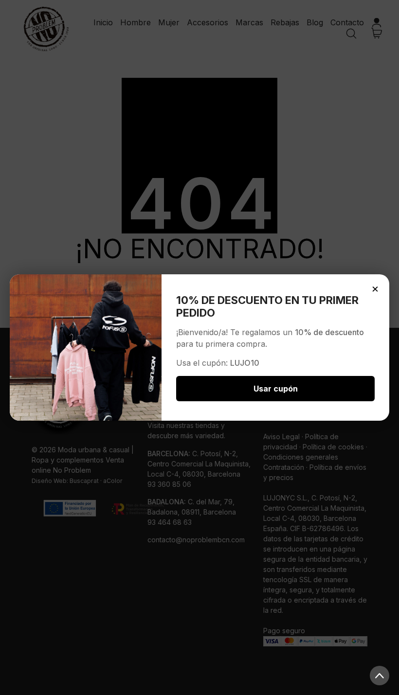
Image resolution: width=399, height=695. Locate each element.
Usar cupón (276, 388)
